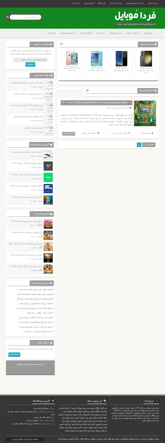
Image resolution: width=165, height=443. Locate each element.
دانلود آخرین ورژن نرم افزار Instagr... (27, 197)
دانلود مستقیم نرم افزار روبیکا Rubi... (27, 163)
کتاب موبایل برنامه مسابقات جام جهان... (27, 117)
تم (79, 418)
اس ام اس (100, 33)
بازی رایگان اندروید (97, 411)
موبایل (67, 431)
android (100, 418)
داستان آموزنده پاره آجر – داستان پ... (37, 332)
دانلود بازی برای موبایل (88, 418)
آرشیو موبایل (89, 3)
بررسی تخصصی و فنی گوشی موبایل (30, 364)
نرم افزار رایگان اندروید (98, 408)
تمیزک (52, 408)
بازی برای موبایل (71, 418)
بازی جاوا (87, 431)
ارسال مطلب (14, 354)
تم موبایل (98, 414)
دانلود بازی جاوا (89, 424)
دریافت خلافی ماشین (46, 420)
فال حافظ (102, 3)
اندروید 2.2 (73, 408)
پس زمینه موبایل (115, 33)
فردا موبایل (69, 421)
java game (99, 421)
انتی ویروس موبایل (67, 33)
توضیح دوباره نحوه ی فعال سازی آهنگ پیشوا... (33, 294)
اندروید (81, 431)
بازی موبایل (148, 33)
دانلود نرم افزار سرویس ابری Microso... (26, 186)
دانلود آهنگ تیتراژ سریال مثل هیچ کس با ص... (33, 308)
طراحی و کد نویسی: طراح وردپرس (25, 439)
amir (52, 417)
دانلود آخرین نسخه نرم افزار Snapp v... (26, 175)
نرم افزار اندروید (65, 424)
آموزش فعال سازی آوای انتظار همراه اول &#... (33, 299)
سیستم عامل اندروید (80, 427)
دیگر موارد (52, 33)
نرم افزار (69, 414)
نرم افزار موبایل (133, 33)
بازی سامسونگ (88, 414)
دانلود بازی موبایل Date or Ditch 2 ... (27, 94)
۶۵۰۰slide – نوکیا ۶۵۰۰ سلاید (39, 313)
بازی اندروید (102, 427)
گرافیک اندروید (86, 33)
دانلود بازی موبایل (66, 427)
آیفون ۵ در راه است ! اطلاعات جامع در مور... (35, 318)
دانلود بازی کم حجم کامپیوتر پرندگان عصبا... (35, 304)
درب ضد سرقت (48, 423)
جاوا (75, 421)
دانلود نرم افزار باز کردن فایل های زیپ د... (35, 327)
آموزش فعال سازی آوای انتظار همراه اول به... (34, 290)
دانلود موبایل (93, 427)
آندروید (79, 421)
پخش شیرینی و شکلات (46, 411)
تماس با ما (76, 3)
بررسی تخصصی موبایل (135, 3)
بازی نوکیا (79, 424)
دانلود (74, 424)
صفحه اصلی (152, 3)
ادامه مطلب (67, 134)
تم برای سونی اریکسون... (32, 128)
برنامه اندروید (77, 414)
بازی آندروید (120, 108)
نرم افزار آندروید (89, 421)
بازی (93, 431)
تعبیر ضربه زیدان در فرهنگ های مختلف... (26, 83)
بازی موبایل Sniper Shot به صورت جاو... (26, 105)
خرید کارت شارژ (116, 3)
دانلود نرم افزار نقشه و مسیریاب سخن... (26, 152)
